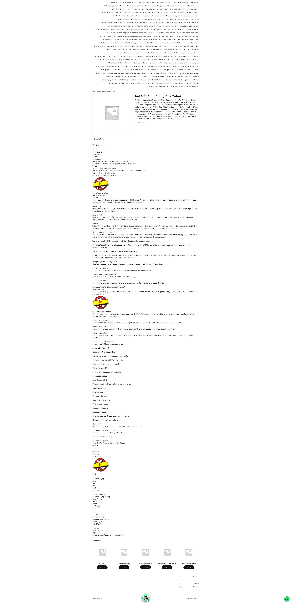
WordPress (196, 598)
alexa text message (124, 563)
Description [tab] (99, 139)
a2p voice (102, 563)
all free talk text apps (145, 563)
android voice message (189, 563)
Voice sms (98, 91)
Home (93, 91)
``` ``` (145, 599)
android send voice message (167, 563)
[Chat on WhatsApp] (286, 598)
